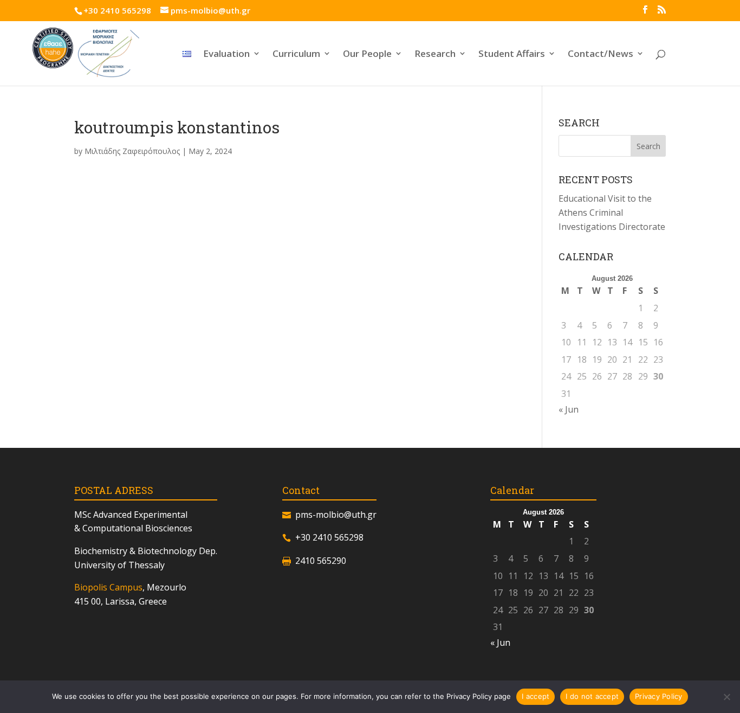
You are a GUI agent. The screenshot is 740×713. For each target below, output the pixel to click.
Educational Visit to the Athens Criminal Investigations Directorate (612, 212)
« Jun (569, 409)
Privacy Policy (659, 696)
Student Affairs (511, 55)
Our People (367, 55)
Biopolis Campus (108, 587)
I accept (535, 696)
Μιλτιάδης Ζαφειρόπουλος (132, 151)
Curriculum (296, 55)
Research (435, 55)
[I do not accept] (726, 696)
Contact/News (600, 55)
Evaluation (226, 55)
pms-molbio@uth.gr (336, 515)
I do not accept (592, 696)
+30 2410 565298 (117, 10)
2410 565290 (320, 561)
